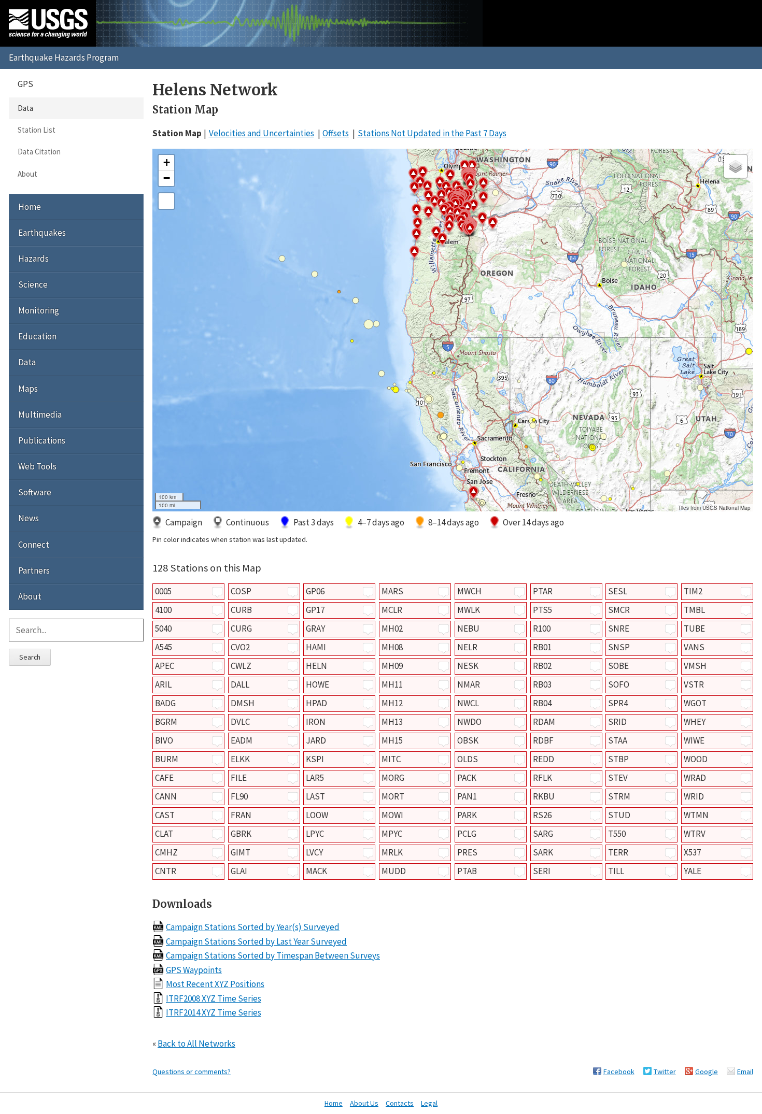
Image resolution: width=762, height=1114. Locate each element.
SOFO (618, 684)
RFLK (542, 777)
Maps (28, 388)
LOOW (317, 815)
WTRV (694, 833)
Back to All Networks (196, 1043)
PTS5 (542, 610)
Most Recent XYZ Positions (215, 983)
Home (29, 206)
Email (745, 1071)
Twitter (665, 1071)
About (27, 174)
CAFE (164, 777)
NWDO (469, 721)
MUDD (394, 871)
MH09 (392, 666)
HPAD (316, 703)
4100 (163, 610)
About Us (364, 1103)
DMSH (243, 703)
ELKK (240, 759)
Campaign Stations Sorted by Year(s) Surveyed (253, 926)
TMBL (694, 610)
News (28, 518)
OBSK (467, 740)
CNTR (165, 871)
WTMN (696, 815)
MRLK (392, 852)
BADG (165, 703)
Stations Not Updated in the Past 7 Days (432, 133)
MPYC (392, 833)
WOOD (696, 759)
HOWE (317, 684)
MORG (393, 777)
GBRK (241, 833)
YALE (692, 871)
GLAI (239, 871)
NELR (467, 647)
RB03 (542, 684)
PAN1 (467, 796)
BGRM (166, 721)
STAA (617, 740)
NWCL (468, 703)
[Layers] (735, 166)
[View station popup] (217, 592)
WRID (694, 796)
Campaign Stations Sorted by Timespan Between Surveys (273, 955)
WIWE (694, 740)
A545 (163, 647)
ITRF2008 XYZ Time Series (213, 998)
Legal (429, 1103)
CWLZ (241, 666)
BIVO (164, 740)
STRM (619, 796)
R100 (542, 628)
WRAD (695, 777)
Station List (36, 130)
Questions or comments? (191, 1071)
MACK (316, 871)
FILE (239, 777)
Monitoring (38, 310)
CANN (166, 796)
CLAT (164, 833)
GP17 (315, 610)
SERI (542, 871)
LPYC (315, 833)
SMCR (619, 610)
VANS (694, 647)
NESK (467, 666)
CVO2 (240, 647)
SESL (617, 591)
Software (34, 492)
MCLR (392, 610)
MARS (392, 591)
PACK (466, 777)
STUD (619, 815)
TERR (618, 852)
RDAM (544, 721)
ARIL (163, 684)
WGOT (695, 703)
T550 (617, 833)
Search (29, 657)
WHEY (694, 721)
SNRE (618, 628)
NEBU (468, 628)
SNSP (619, 647)
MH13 (392, 721)
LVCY (314, 852)
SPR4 (618, 703)
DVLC (240, 721)
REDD (543, 759)
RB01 (542, 647)
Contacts (400, 1103)
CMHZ (166, 852)
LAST (315, 796)
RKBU (544, 796)
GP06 (315, 591)
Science (33, 284)
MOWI (392, 815)
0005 (163, 591)
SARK (543, 852)
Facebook (618, 1071)
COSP (241, 591)
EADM (241, 740)
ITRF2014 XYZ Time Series (213, 1012)
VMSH (695, 666)
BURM (166, 759)
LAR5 (315, 777)
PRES (467, 852)
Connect (33, 544)
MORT (393, 796)
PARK (467, 815)
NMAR (468, 684)
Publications (41, 440)
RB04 (542, 703)
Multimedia (40, 414)
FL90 (239, 796)
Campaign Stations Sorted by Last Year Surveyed (256, 941)
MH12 (392, 703)
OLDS (467, 759)
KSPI (315, 759)
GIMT (240, 852)
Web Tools (37, 466)
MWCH (469, 591)
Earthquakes (42, 232)
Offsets (335, 133)
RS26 (542, 815)
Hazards (33, 258)
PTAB (467, 871)
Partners (34, 570)
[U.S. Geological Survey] (48, 23)
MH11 (392, 684)
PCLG (466, 833)
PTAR (543, 591)
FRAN (241, 815)
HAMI (316, 647)
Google (706, 1071)
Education (37, 336)
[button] (492, 224)
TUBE (694, 628)
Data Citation (39, 151)
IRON (316, 721)
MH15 (392, 740)
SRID (617, 721)
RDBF (543, 740)
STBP (618, 759)
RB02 (542, 666)
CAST (165, 815)
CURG (241, 628)
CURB (241, 610)
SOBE (618, 666)
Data (25, 108)
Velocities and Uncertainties (261, 133)
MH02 (392, 628)
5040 (163, 628)
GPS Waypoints (194, 969)
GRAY (315, 628)
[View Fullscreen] (166, 201)
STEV (618, 777)
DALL (240, 684)
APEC (164, 666)
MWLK (468, 610)
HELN (316, 666)
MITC (391, 759)
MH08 (392, 647)
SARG (543, 833)
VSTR (694, 684)
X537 (692, 852)
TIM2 (693, 591)
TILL (616, 871)
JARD (316, 740)
